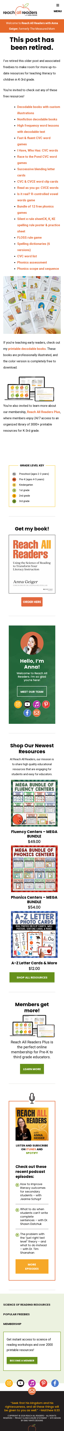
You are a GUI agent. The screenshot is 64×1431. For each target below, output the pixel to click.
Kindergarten (23, 484)
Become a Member (22, 1360)
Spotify (32, 1153)
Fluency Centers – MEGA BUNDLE (34, 834)
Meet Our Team (32, 692)
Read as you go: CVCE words (38, 188)
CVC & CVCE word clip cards (37, 181)
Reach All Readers (20, 9)
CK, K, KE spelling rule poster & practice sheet (38, 225)
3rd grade (22, 501)
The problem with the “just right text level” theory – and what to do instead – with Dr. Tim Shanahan (33, 1243)
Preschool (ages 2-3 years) (31, 473)
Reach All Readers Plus (43, 412)
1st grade (22, 490)
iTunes (31, 1149)
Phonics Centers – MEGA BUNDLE (34, 899)
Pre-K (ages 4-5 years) (28, 479)
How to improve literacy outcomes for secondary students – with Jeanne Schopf (33, 1191)
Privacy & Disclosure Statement (31, 1418)
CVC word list (27, 256)
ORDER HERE (32, 602)
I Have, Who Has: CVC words (37, 150)
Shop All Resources (32, 977)
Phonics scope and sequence (38, 269)
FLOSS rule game (29, 237)
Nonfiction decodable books (37, 119)
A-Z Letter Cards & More (34, 963)
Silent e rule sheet (30, 219)
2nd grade (22, 495)
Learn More (32, 1069)
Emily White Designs (33, 1420)
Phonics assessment (32, 262)
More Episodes (32, 1267)
